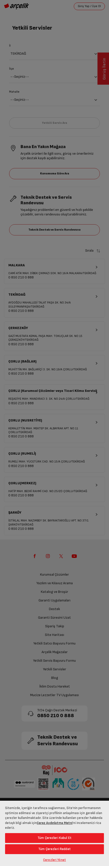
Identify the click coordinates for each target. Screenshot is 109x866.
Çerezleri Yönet (54, 860)
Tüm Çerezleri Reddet (54, 849)
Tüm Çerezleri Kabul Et (54, 838)
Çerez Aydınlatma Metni (54, 823)
